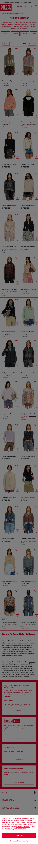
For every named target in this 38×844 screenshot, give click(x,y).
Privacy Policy (9, 829)
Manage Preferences (23, 826)
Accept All (19, 835)
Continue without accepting (19, 841)
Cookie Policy (21, 829)
